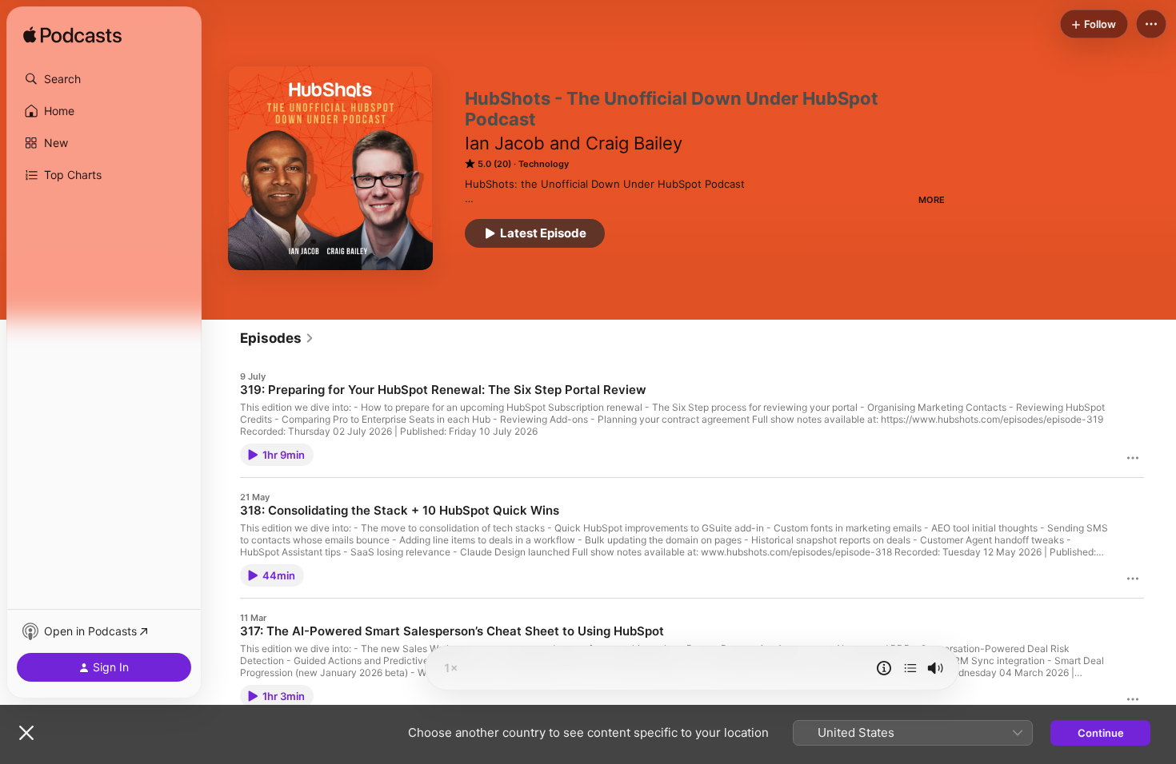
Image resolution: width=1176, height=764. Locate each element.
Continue (1101, 732)
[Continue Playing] (910, 668)
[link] (277, 338)
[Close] (26, 733)
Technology (543, 163)
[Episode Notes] (884, 668)
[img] (72, 36)
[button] (104, 79)
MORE (931, 199)
